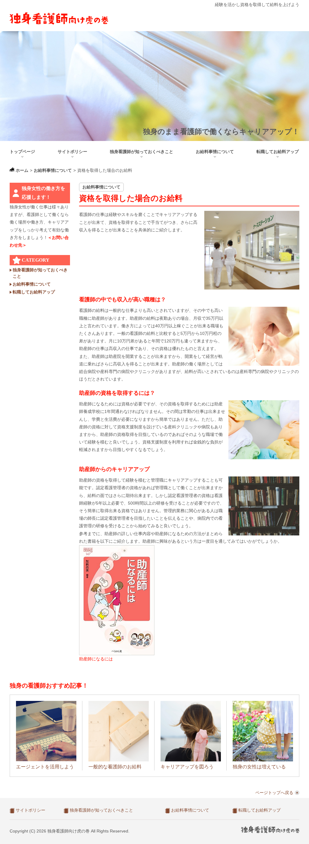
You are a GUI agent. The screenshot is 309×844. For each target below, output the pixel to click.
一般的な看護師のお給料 (115, 766)
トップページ (22, 151)
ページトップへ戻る (274, 792)
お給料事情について (215, 151)
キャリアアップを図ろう (187, 766)
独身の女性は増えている (259, 766)
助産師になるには (96, 658)
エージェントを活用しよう (45, 766)
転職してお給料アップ (277, 151)
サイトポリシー (72, 151)
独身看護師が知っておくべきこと (141, 151)
